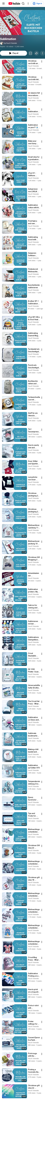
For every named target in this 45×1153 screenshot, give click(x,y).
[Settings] (28, 3)
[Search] (23, 3)
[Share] (36, 53)
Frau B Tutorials (33, 66)
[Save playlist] (30, 53)
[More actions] (42, 53)
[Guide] (3, 3)
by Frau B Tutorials (10, 43)
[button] (22, 22)
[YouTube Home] (14, 3)
